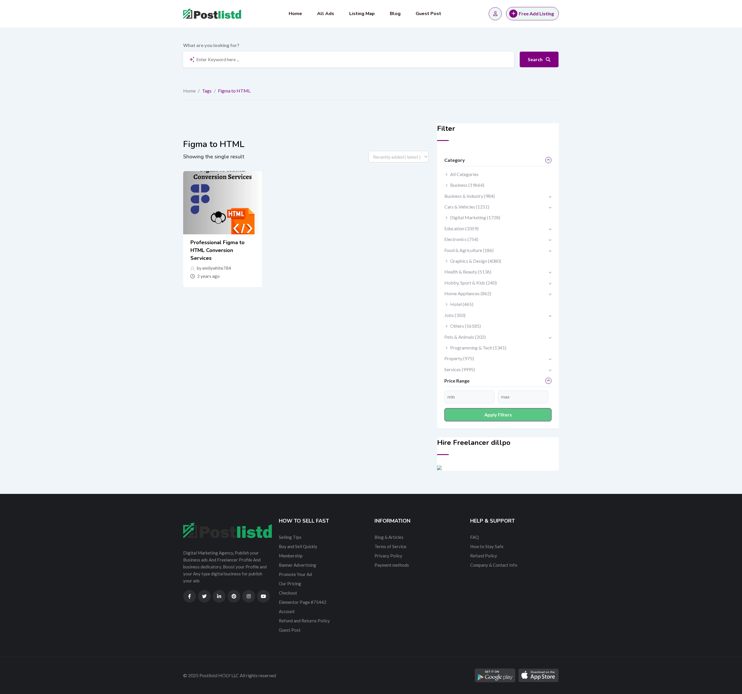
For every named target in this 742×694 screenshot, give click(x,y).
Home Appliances (467, 293)
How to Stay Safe (486, 546)
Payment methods (391, 565)
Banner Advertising (297, 565)
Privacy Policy (388, 555)
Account (287, 611)
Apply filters (498, 414)
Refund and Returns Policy (304, 620)
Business (467, 185)
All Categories (464, 174)
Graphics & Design (475, 261)
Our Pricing (290, 583)
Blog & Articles (388, 537)
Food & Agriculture (469, 250)
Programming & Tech (478, 347)
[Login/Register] (495, 13)
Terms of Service (390, 546)
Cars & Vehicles (466, 206)
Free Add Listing (536, 13)
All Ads (325, 13)
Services (459, 369)
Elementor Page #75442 (302, 602)
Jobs (454, 315)
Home (295, 13)
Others (465, 326)
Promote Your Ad (295, 574)
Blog (395, 13)
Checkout (288, 592)
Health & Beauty (467, 271)
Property (459, 358)
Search (535, 59)
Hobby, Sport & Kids (470, 282)
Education (461, 228)
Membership (291, 555)
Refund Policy (483, 555)
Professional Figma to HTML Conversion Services (217, 250)
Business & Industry (469, 196)
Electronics (461, 239)
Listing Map (362, 13)
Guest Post (428, 13)
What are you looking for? (211, 45)
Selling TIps (290, 537)
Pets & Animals (465, 337)
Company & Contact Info (493, 565)
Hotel (461, 304)
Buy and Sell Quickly (298, 546)
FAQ (474, 537)
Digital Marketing (475, 217)
